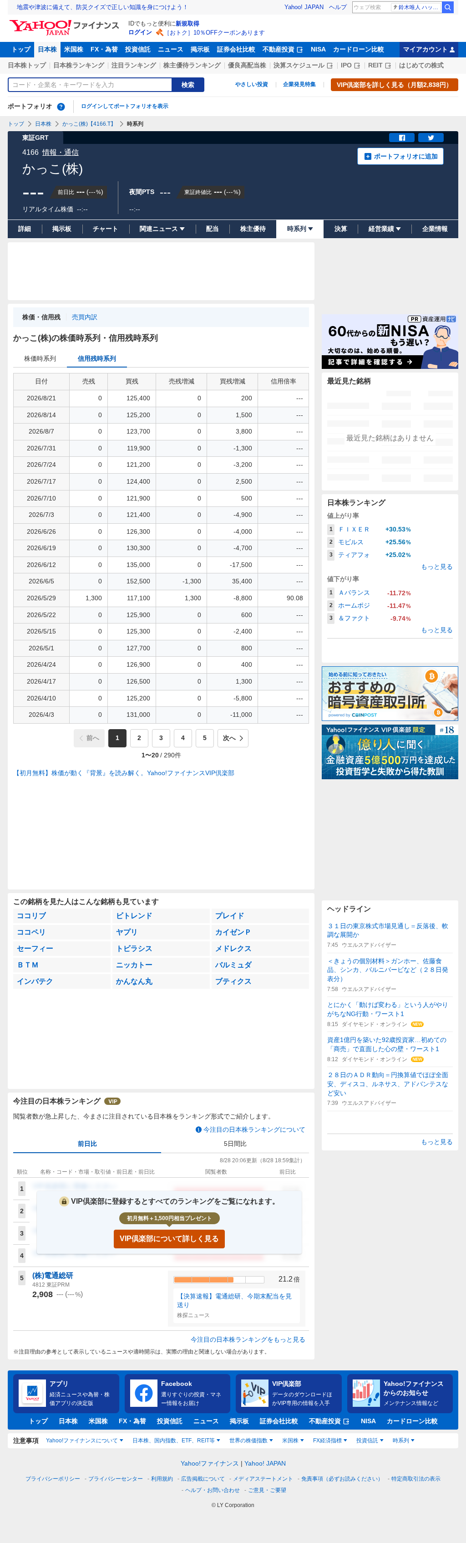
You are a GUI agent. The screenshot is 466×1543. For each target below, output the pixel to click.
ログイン (140, 32)
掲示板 (200, 49)
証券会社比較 (236, 49)
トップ (20, 49)
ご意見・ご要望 (267, 1490)
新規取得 (187, 23)
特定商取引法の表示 (416, 1479)
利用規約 (162, 1479)
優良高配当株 (247, 65)
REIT (375, 65)
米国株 (73, 49)
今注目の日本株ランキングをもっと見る (248, 1339)
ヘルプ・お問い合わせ (212, 1490)
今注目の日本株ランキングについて (254, 1129)
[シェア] (402, 137)
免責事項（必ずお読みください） (342, 1479)
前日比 (87, 1143)
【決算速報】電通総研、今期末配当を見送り (234, 1301)
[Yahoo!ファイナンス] (66, 22)
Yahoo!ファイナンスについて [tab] (82, 1440)
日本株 (47, 49)
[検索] (448, 7)
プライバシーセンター (115, 1479)
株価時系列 (40, 358)
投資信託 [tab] (367, 1440)
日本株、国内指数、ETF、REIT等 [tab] (173, 1440)
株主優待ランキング (192, 65)
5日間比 (235, 1143)
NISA (318, 49)
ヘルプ (338, 7)
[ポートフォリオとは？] (61, 107)
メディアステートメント (263, 1479)
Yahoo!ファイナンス (210, 1463)
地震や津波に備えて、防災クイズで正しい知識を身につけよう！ (102, 7)
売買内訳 (84, 317)
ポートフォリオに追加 (406, 156)
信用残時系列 (97, 358)
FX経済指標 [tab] (327, 1440)
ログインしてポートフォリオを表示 (124, 106)
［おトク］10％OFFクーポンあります (214, 32)
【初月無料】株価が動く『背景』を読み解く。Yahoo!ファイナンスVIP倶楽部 (123, 773)
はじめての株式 (421, 65)
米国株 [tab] (290, 1440)
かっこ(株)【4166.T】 (89, 124)
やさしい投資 (251, 84)
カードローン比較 (358, 49)
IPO (346, 65)
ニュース (170, 49)
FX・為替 (104, 49)
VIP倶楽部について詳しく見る (169, 1238)
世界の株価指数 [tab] (248, 1440)
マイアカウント (425, 49)
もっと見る (437, 566)
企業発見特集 (299, 84)
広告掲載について (203, 1479)
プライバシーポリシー (52, 1479)
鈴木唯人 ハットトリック (420, 7)
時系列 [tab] (401, 1440)
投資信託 (138, 49)
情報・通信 (60, 152)
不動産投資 (278, 49)
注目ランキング (133, 65)
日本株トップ (27, 65)
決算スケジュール (299, 65)
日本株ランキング (78, 65)
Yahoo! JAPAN (304, 7)
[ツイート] (431, 137)
